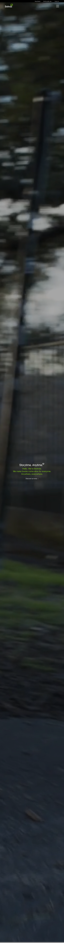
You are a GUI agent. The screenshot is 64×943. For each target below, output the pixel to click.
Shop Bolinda (37, 1)
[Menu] (57, 6)
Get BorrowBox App (47, 1)
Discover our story (31, 478)
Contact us (57, 1)
